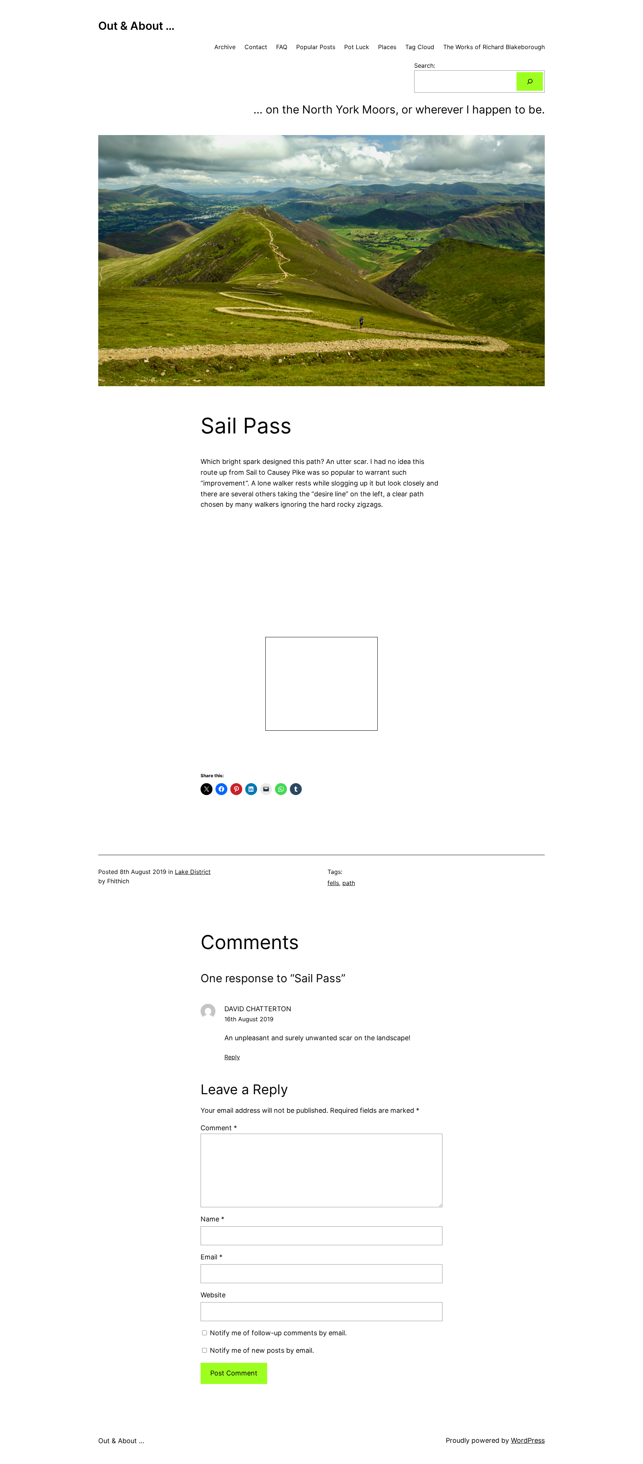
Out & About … (136, 25)
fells (333, 883)
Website (213, 1295)
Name (212, 1219)
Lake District (193, 871)
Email (212, 1257)
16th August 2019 (248, 1019)
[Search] (529, 81)
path (348, 883)
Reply (232, 1057)
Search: (424, 65)
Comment (219, 1128)
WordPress (528, 1440)
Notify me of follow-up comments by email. (278, 1333)
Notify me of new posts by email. (262, 1350)
